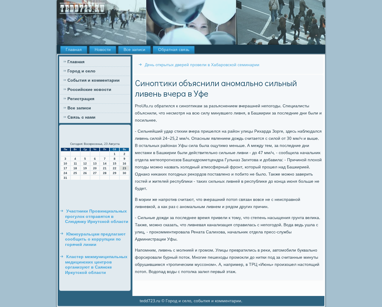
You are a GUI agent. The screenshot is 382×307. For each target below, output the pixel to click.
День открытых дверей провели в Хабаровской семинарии (202, 65)
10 (65, 163)
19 (85, 168)
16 (124, 163)
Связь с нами (81, 117)
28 (105, 173)
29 (114, 173)
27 (95, 173)
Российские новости (89, 89)
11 (75, 163)
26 (85, 173)
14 (105, 163)
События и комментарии (93, 80)
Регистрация (80, 99)
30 (124, 173)
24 (65, 173)
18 (75, 168)
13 (95, 163)
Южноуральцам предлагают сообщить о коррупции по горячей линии (95, 239)
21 (105, 168)
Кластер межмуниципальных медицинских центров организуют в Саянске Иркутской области (96, 264)
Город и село (81, 71)
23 (124, 168)
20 (95, 168)
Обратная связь (173, 49)
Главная (74, 49)
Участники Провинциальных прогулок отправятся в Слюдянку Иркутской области (96, 216)
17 (65, 168)
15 (114, 163)
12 (85, 163)
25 (75, 173)
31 (65, 177)
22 (114, 168)
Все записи (134, 49)
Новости (103, 49)
